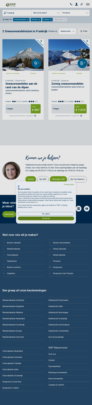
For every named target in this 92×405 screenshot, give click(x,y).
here (36, 202)
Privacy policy (69, 184)
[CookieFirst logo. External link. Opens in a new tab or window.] (19, 186)
